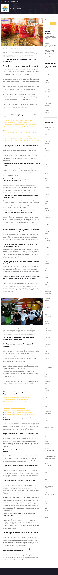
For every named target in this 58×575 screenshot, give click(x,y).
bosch (46, 180)
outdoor (46, 372)
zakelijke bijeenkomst (18, 56)
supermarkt (47, 443)
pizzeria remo (47, 392)
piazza (46, 376)
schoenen (47, 425)
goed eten (31, 53)
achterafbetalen (48, 129)
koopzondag (47, 286)
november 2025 (48, 98)
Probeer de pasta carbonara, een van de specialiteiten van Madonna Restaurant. (18, 120)
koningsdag (47, 282)
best (46, 164)
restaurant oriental (48, 413)
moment (4, 333)
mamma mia (47, 337)
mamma (46, 335)
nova (46, 365)
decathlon (47, 224)
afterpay (46, 132)
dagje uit (46, 205)
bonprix (46, 178)
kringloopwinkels (48, 293)
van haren (47, 470)
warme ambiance (23, 334)
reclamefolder (47, 402)
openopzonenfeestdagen (15, 48)
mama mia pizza (48, 330)
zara (46, 508)
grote (46, 245)
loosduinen (47, 323)
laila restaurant (48, 316)
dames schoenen (48, 212)
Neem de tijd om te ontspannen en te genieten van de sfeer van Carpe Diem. (18, 412)
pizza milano (47, 385)
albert (46, 134)
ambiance (5, 50)
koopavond (47, 284)
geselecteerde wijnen (25, 53)
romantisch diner (36, 333)
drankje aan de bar (6, 331)
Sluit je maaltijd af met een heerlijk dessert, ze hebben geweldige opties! (17, 410)
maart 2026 (47, 89)
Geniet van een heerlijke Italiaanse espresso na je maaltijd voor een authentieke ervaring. (20, 124)
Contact (19, 8)
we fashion (47, 501)
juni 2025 (47, 110)
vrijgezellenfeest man (49, 492)
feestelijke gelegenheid (25, 52)
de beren (46, 222)
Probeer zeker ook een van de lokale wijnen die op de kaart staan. (16, 403)
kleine (46, 279)
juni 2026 (47, 82)
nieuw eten (47, 358)
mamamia (47, 332)
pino (46, 378)
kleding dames (47, 272)
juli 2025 (46, 107)
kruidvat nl (47, 300)
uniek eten (47, 467)
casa (46, 196)
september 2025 (48, 103)
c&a (46, 189)
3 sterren (47, 125)
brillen (46, 182)
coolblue (46, 201)
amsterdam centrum (49, 145)
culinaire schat (11, 52)
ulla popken (47, 463)
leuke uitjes (47, 321)
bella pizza (47, 162)
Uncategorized (31, 48)
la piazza (46, 312)
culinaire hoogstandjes (32, 50)
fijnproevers (32, 52)
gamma (46, 242)
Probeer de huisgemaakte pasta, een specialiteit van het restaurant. (16, 397)
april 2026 (47, 87)
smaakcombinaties (17, 55)
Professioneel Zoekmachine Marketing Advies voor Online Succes (50, 37)
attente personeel (10, 50)
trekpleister (47, 448)
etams (46, 238)
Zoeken (46, 19)
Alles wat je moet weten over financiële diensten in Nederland (50, 46)
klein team (47, 277)
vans (46, 479)
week (46, 503)
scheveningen (47, 422)
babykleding (47, 152)
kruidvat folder (47, 298)
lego (46, 318)
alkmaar (46, 139)
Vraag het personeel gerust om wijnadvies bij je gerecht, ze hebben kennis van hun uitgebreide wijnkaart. (21, 133)
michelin (46, 346)
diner (46, 229)
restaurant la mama (48, 411)
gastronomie (5, 53)
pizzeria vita (47, 395)
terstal (46, 445)
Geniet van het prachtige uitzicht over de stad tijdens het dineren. (16, 401)
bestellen (47, 166)
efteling (46, 233)
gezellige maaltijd (16, 331)
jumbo (46, 268)
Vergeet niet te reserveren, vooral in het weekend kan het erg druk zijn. (17, 122)
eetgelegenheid (18, 52)
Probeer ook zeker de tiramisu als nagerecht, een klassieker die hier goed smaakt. (18, 126)
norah (46, 362)
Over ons (12, 8)
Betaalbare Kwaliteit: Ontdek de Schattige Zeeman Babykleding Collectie (50, 55)
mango (46, 339)
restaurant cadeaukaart (49, 408)
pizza (46, 383)
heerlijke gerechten (30, 331)
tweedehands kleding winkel (50, 454)
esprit (46, 235)
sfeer (12, 55)
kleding (46, 270)
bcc (46, 155)
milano (46, 348)
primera (46, 399)
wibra (46, 505)
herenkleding (47, 259)
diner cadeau (47, 231)
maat (46, 328)
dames (46, 208)
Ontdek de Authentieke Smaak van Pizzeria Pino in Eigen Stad (50, 42)
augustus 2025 (48, 105)
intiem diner (36, 53)
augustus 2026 (48, 77)
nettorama (47, 353)
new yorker (47, 355)
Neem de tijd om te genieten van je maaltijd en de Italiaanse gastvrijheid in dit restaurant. (20, 138)
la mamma (47, 305)
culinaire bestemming (22, 330)
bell (46, 159)
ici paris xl (47, 263)
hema (46, 256)
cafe (46, 192)
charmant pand (17, 50)
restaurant (47, 406)
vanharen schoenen (48, 477)
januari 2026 (47, 94)
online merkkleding (48, 367)
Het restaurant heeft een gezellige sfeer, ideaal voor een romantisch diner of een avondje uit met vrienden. (21, 129)
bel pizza (46, 157)
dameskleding (47, 215)
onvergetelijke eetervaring (11, 333)
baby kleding (47, 150)
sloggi (46, 434)
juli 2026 (46, 80)
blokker (46, 173)
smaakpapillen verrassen (8, 334)
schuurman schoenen (49, 427)
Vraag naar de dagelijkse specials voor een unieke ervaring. (14, 408)
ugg (46, 460)
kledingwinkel (47, 275)
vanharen (47, 474)
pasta (46, 374)
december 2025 (48, 96)
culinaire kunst (5, 52)
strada (46, 441)
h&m (46, 249)
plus (46, 397)
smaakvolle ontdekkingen (25, 55)
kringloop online (48, 291)
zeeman (46, 510)
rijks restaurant (48, 415)
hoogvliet (47, 261)
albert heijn (47, 136)
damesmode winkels (49, 217)
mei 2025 (47, 112)
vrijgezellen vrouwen (49, 489)
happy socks (47, 252)
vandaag (46, 472)
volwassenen (47, 484)
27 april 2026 (5, 48)
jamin (46, 265)
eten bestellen (47, 240)
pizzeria (46, 388)
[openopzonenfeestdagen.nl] (5, 8)
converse (47, 199)
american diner (48, 141)
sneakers (47, 436)
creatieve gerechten (24, 50)
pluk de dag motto (20, 333)
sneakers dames (48, 438)
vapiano (46, 481)
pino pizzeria (47, 381)
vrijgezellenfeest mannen (49, 494)
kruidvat (46, 295)
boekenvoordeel (48, 175)
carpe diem (47, 194)
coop (46, 203)
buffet (46, 185)
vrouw (46, 496)
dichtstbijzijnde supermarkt (50, 226)
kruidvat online (48, 302)
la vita (46, 314)
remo (46, 404)
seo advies (47, 429)
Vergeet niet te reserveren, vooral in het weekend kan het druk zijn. (16, 399)
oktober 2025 (47, 101)
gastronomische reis (12, 53)
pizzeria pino (47, 390)
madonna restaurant (7, 55)
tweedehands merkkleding (50, 458)
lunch (35, 331)
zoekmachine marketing (49, 515)
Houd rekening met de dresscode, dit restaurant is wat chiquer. (15, 406)
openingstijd (47, 369)
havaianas (47, 254)
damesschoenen (48, 219)
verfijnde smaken (34, 55)
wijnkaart (12, 56)
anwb (46, 148)
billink (46, 169)
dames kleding (47, 210)
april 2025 (47, 114)
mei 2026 (47, 84)
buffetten (47, 187)
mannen (46, 342)
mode (46, 351)
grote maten (47, 247)
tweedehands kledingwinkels (50, 456)
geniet (11, 331)
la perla (46, 309)
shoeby (46, 432)
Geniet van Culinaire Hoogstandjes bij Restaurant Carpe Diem (18, 338)
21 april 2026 (5, 328)
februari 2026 (47, 91)
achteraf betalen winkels (49, 127)
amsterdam (47, 143)
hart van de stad (23, 331)
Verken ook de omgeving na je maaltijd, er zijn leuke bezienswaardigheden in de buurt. (19, 414)
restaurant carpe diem (28, 333)
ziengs (46, 512)
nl (45, 360)
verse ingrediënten (6, 56)
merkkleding (47, 344)
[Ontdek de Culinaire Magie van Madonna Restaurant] (22, 32)
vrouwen (46, 499)
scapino (46, 420)
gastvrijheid (18, 53)
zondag (46, 517)
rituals (46, 418)
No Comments (24, 48)
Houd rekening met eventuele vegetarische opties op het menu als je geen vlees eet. (19, 136)
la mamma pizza (48, 307)
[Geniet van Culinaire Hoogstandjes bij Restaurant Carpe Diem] (22, 312)
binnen (46, 171)
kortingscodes (47, 288)
